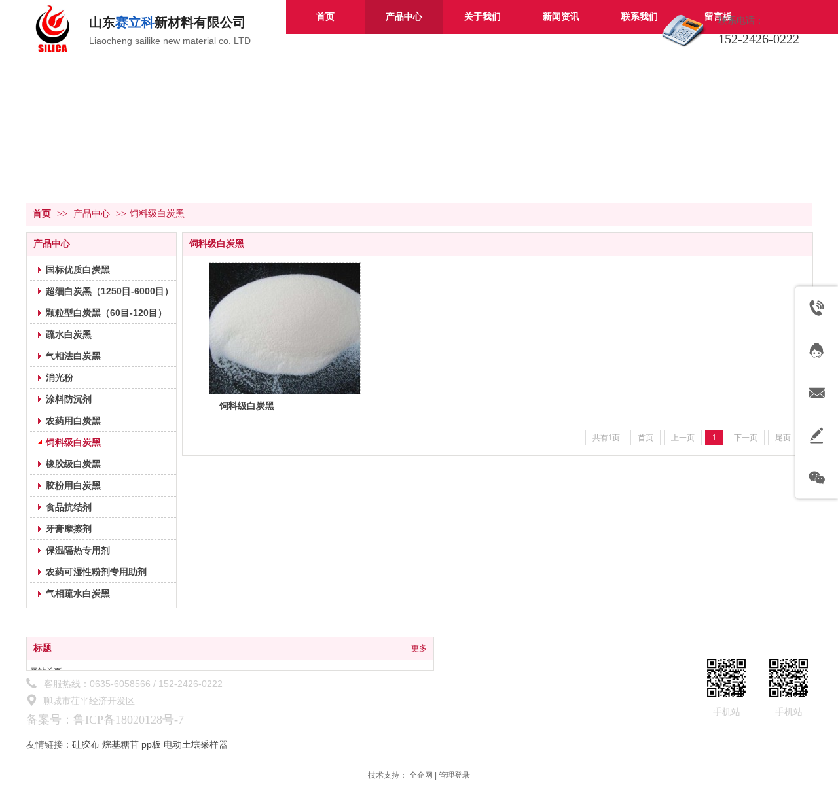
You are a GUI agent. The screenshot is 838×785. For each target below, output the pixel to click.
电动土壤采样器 (196, 744)
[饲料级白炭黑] (285, 328)
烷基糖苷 (120, 744)
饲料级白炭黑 (157, 213)
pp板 (151, 744)
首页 (42, 213)
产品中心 (91, 213)
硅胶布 (86, 744)
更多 (419, 648)
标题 (42, 648)
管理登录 (454, 775)
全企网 (421, 775)
